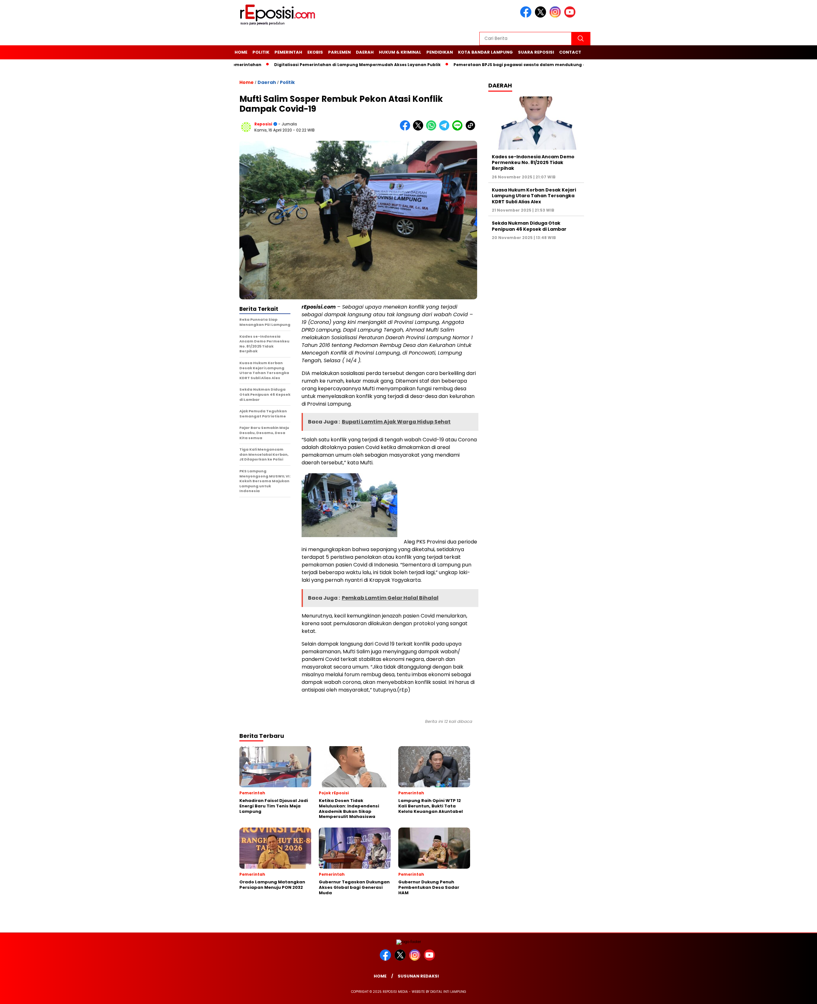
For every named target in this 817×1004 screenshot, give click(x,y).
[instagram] (556, 16)
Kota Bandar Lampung (485, 52)
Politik (260, 52)
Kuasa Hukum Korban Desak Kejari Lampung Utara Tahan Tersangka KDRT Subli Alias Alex (534, 196)
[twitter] (541, 16)
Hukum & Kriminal (400, 52)
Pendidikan (439, 52)
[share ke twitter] (419, 129)
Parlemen (339, 52)
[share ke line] (458, 129)
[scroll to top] (787, 994)
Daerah (365, 52)
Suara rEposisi (536, 52)
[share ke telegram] (445, 129)
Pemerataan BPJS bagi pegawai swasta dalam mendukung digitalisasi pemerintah (514, 64)
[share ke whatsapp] (432, 129)
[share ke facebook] (406, 129)
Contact (570, 52)
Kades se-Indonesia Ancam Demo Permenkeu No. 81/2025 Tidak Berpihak (533, 162)
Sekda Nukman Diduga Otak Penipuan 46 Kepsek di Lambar (529, 226)
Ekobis (315, 52)
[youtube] (571, 16)
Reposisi (263, 124)
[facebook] (527, 16)
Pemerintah (288, 52)
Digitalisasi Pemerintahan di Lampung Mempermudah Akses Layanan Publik (328, 64)
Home (241, 52)
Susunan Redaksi (418, 976)
